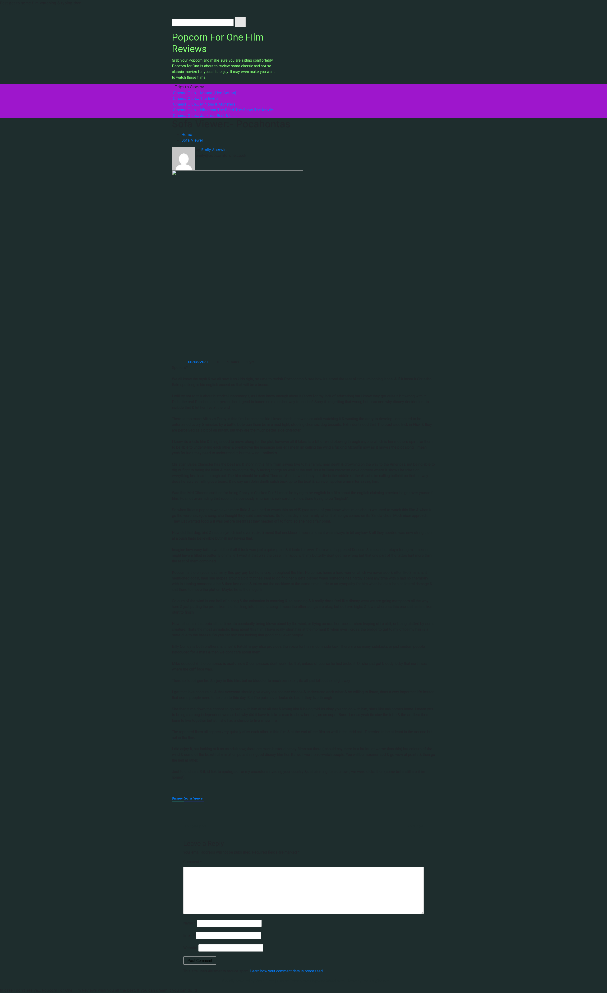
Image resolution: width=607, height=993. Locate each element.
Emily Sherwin (213, 149)
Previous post (195, 826)
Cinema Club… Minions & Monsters (204, 104)
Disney (178, 798)
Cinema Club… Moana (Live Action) (204, 92)
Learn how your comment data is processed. (286, 971)
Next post (415, 826)
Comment (192, 862)
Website (190, 948)
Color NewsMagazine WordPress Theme (323, 980)
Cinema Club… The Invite (195, 98)
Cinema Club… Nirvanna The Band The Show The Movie (223, 109)
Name (189, 923)
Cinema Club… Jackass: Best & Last (205, 115)
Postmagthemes (375, 980)
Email (189, 935)
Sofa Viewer (194, 798)
